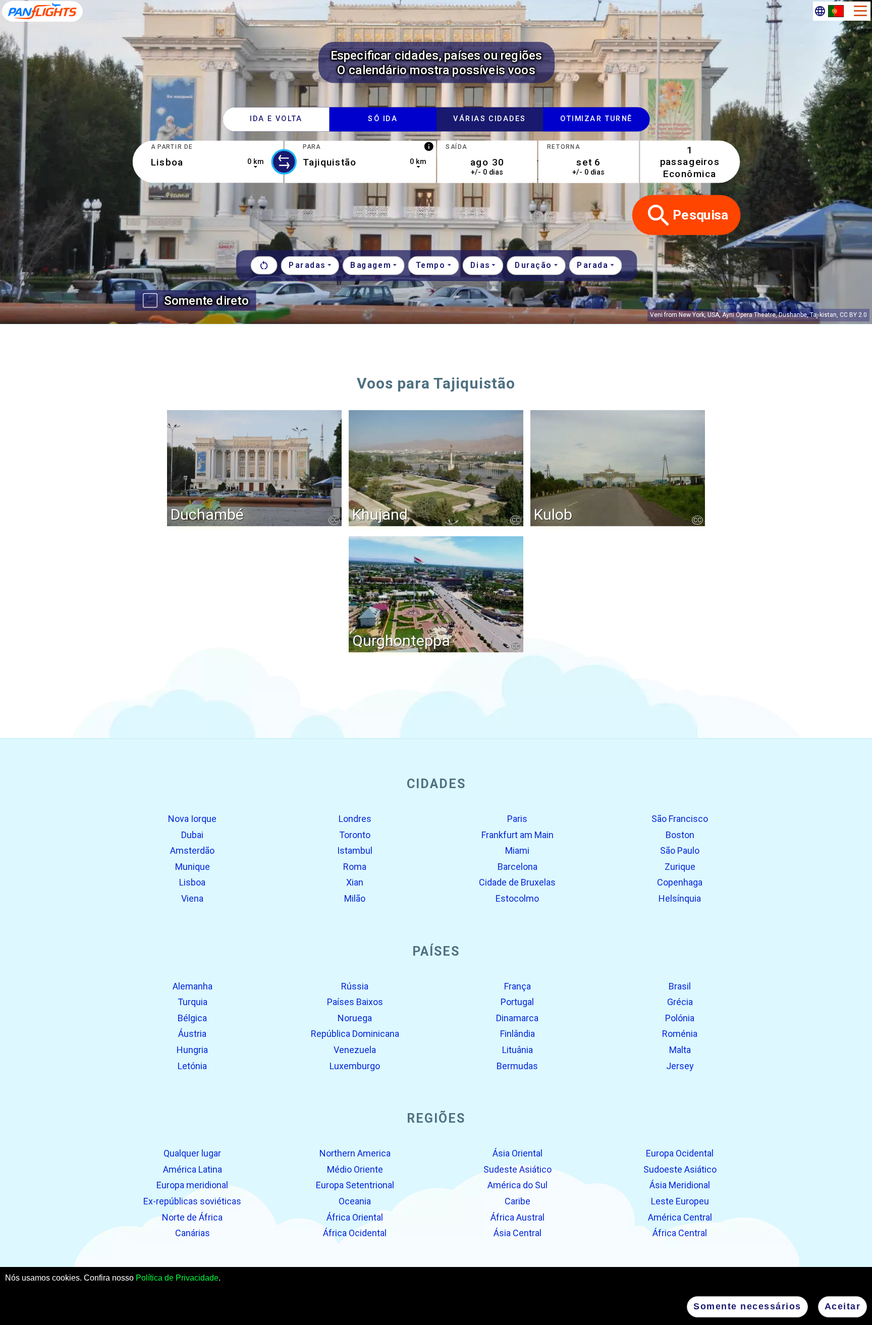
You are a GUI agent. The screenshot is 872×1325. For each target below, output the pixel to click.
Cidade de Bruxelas (517, 882)
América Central (680, 1216)
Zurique (680, 866)
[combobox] (207, 162)
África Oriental (354, 1216)
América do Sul (517, 1185)
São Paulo (679, 850)
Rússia (354, 985)
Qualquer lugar (192, 1153)
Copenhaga (679, 882)
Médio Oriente (355, 1169)
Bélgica (192, 1018)
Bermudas (517, 1065)
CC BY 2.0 (853, 314)
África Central (679, 1233)
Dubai (192, 834)
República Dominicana (355, 1033)
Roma (354, 866)
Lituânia (517, 1049)
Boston (680, 834)
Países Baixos (355, 1002)
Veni (656, 314)
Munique (192, 866)
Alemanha (192, 985)
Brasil (680, 985)
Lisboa (192, 882)
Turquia (192, 1002)
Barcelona (517, 866)
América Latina (192, 1169)
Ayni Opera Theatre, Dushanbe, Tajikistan (779, 314)
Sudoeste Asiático (680, 1169)
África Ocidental (355, 1233)
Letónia (192, 1065)
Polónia (679, 1018)
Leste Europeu (680, 1201)
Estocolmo (517, 898)
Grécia (680, 1002)
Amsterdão (192, 850)
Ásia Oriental (517, 1153)
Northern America (355, 1153)
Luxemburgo (355, 1065)
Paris (517, 818)
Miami (517, 850)
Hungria (192, 1049)
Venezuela (355, 1049)
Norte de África (192, 1216)
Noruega (355, 1018)
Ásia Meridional (679, 1185)
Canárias (192, 1233)
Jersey (680, 1065)
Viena (192, 898)
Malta (680, 1049)
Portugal (517, 1002)
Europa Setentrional (355, 1185)
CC (334, 519)
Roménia (679, 1033)
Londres (355, 818)
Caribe (517, 1201)
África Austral (517, 1216)
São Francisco (679, 818)
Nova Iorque (192, 818)
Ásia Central (517, 1233)
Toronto (354, 834)
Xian (354, 882)
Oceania (355, 1201)
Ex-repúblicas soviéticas (192, 1201)
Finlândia (517, 1033)
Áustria (192, 1033)
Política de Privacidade (177, 1278)
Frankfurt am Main (517, 834)
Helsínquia (680, 898)
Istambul (354, 850)
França (517, 985)
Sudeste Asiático (517, 1169)
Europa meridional (192, 1185)
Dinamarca (517, 1018)
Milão (354, 898)
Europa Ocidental (680, 1153)
